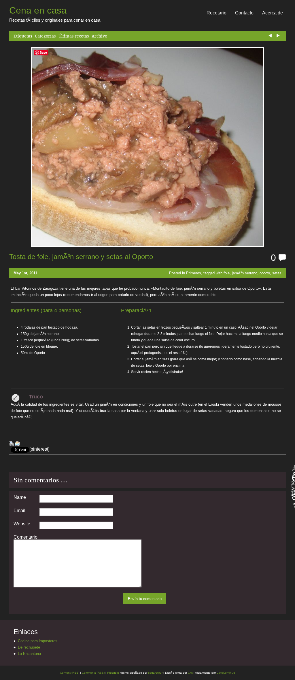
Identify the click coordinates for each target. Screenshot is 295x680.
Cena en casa (38, 10)
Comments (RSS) (93, 672)
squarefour (154, 672)
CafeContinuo (226, 672)
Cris (190, 672)
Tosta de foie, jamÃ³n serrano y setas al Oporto (81, 257)
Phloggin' (113, 672)
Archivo (99, 36)
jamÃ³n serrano (244, 273)
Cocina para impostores (37, 641)
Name (20, 497)
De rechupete (29, 647)
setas (276, 273)
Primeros (193, 273)
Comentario (25, 537)
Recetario (216, 12)
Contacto (244, 12)
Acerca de (272, 12)
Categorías (45, 36)
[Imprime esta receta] (11, 444)
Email (19, 510)
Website (22, 524)
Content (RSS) (69, 672)
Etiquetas (23, 36)
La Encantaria (29, 653)
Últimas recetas (73, 36)
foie (227, 273)
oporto (265, 273)
